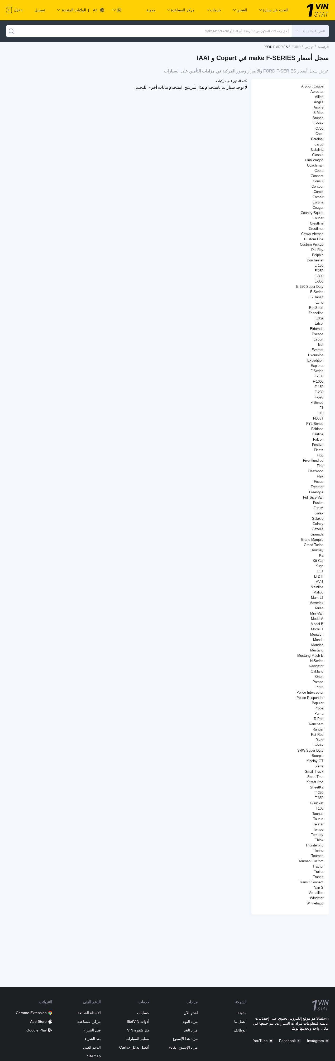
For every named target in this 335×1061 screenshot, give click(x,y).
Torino (318, 851)
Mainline (317, 587)
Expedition (315, 360)
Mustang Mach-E (310, 656)
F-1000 (318, 381)
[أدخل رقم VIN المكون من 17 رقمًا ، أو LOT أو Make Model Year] (11, 31)
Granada (316, 534)
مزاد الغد (191, 1030)
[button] (310, 31)
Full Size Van (313, 497)
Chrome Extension (31, 1013)
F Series (316, 371)
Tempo (318, 829)
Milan (319, 608)
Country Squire (312, 213)
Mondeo (317, 645)
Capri (319, 134)
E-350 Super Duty (309, 287)
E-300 (318, 276)
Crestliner (316, 229)
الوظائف (240, 1030)
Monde (318, 640)
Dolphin (317, 255)
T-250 (319, 793)
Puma (318, 714)
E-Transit (316, 297)
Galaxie (317, 518)
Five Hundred (313, 461)
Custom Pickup (311, 244)
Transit (318, 877)
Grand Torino (313, 545)
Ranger (318, 729)
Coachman (315, 165)
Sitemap (94, 1056)
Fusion (318, 503)
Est (320, 345)
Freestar (317, 487)
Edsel (319, 323)
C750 (319, 128)
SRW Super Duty (310, 750)
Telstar (318, 824)
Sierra (318, 766)
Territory (317, 835)
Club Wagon (314, 160)
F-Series (316, 403)
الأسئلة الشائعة (89, 1013)
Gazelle (317, 529)
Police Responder (309, 698)
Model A (317, 619)
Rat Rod (317, 735)
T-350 (319, 798)
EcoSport (316, 308)
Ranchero (316, 724)
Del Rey (317, 250)
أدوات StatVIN (138, 1021)
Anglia (318, 102)
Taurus (318, 819)
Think (319, 840)
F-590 (319, 397)
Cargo (318, 144)
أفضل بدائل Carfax (134, 1047)
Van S (318, 887)
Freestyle (316, 492)
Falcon (318, 439)
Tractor (318, 866)
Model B (317, 624)
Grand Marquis (312, 540)
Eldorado (316, 329)
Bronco (318, 118)
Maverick (316, 603)
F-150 (319, 387)
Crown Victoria (312, 234)
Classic (317, 155)
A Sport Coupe (312, 86)
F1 (321, 408)
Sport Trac (315, 777)
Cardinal (317, 139)
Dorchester (315, 260)
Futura (318, 508)
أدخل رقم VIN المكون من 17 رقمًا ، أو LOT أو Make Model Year (247, 31)
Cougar (318, 208)
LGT (320, 571)
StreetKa (316, 787)
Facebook (287, 1041)
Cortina (318, 202)
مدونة (150, 10)
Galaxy (318, 524)
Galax (318, 513)
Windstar (316, 898)
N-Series (316, 661)
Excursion (315, 355)
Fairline (317, 434)
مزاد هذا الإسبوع (185, 1038)
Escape (317, 334)
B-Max (318, 113)
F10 (320, 413)
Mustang (316, 650)
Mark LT (317, 598)
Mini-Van (316, 613)
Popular (317, 703)
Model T (317, 629)
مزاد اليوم (190, 1021)
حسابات (143, 1013)
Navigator (316, 666)
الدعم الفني (92, 1047)
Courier (318, 218)
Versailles (316, 893)
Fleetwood (315, 471)
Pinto (319, 687)
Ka (321, 555)
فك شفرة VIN (138, 1030)
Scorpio (317, 756)
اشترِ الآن (191, 1013)
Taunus (317, 814)
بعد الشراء (93, 1038)
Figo (320, 455)
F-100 (319, 376)
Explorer (317, 366)
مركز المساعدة (89, 1021)
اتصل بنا (240, 1021)
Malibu (318, 592)
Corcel (318, 192)
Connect (317, 176)
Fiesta (318, 450)
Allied (319, 97)
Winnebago (315, 903)
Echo (319, 302)
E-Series (316, 292)
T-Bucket (316, 803)
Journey (317, 550)
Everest (317, 350)
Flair (320, 466)
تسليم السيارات (137, 1038)
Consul (318, 181)
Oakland (317, 671)
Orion (319, 677)
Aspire (318, 107)
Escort (318, 339)
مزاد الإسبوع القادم (183, 1047)
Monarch (316, 634)
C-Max (318, 123)
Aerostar (316, 92)
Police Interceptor (309, 692)
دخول (17, 10)
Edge (319, 318)
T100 (319, 808)
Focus (318, 482)
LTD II (318, 576)
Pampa (318, 682)
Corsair (318, 197)
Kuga (319, 566)
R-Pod (318, 719)
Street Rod (315, 782)
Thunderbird (314, 845)
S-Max (318, 745)
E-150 (318, 265)
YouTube (260, 1041)
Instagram (315, 1041)
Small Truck (314, 771)
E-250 (318, 271)
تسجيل (40, 10)
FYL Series (314, 424)
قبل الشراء (92, 1030)
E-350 (318, 281)
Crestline (316, 223)
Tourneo (317, 856)
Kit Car (318, 561)
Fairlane (317, 429)
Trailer (318, 872)
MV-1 (319, 582)
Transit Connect (311, 882)
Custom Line (313, 239)
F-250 (319, 392)
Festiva (317, 445)
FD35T (318, 418)
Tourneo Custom (310, 861)
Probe (318, 708)
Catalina (317, 150)
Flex (320, 476)
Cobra (318, 171)
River (319, 740)
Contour (317, 186)
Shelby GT (315, 761)
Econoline (315, 313)
